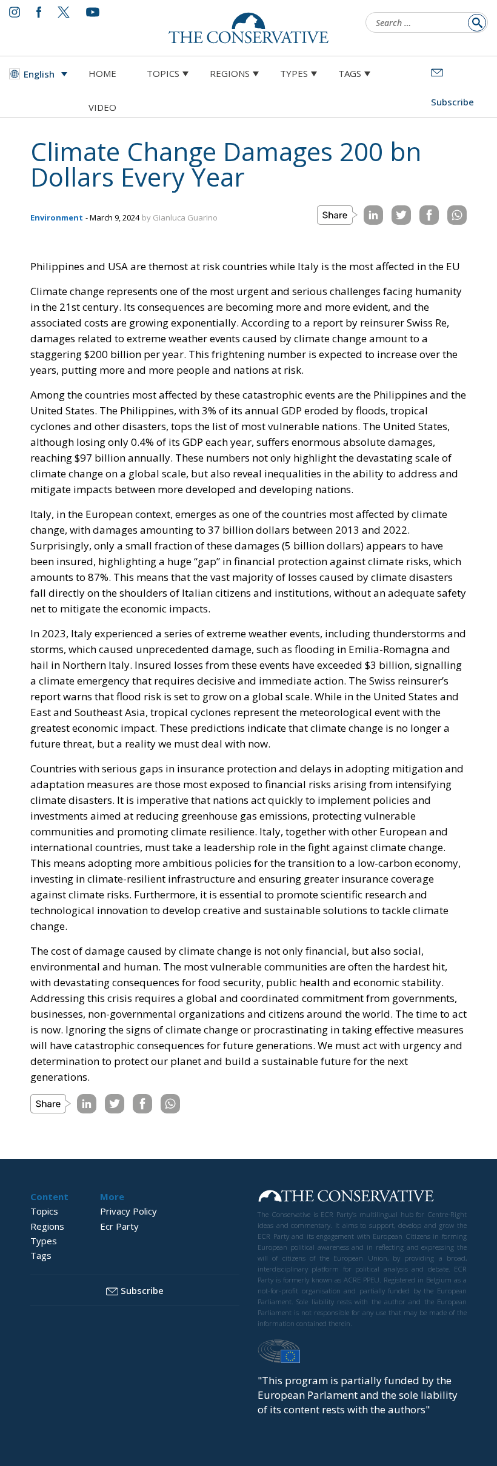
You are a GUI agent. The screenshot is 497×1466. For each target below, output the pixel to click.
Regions (230, 73)
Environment (56, 217)
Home (102, 73)
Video (102, 107)
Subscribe (142, 1290)
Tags (349, 73)
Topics (163, 73)
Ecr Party (119, 1226)
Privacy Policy (128, 1211)
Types (294, 73)
